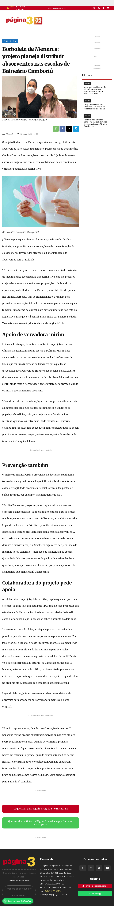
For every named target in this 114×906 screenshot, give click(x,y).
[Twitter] (98, 8)
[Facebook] (103, 8)
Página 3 (9, 134)
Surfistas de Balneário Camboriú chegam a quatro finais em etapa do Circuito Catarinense (95, 123)
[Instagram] (94, 8)
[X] (69, 129)
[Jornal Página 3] (24, 20)
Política (10, 41)
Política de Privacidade (19, 880)
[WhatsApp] (56, 129)
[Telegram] (76, 129)
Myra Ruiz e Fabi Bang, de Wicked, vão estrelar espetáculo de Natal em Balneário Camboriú (95, 90)
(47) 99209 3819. (53, 890)
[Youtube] (108, 8)
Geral (87, 83)
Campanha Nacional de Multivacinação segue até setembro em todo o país (94, 107)
